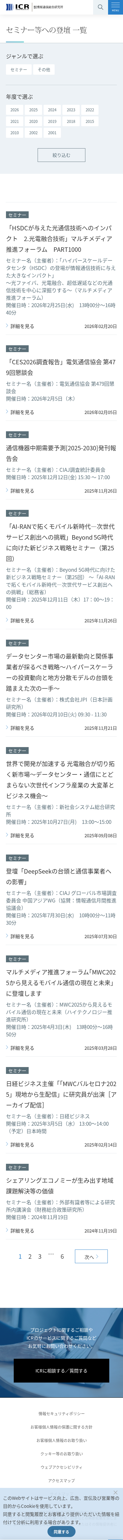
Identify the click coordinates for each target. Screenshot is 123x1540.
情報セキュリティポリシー (62, 1413)
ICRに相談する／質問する (61, 1370)
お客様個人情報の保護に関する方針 (61, 1427)
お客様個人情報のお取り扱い (61, 1440)
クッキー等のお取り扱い (61, 1453)
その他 (44, 69)
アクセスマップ (61, 1480)
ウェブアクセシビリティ (62, 1467)
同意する (61, 1531)
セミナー (18, 69)
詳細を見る (22, 326)
